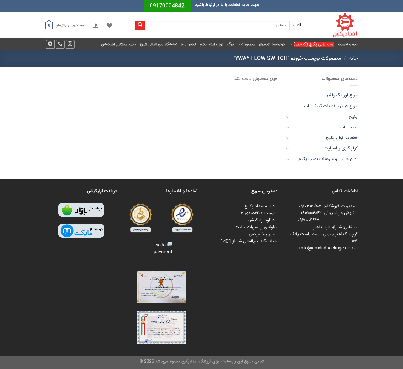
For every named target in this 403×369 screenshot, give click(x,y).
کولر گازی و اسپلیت (341, 148)
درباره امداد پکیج (211, 44)
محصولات (248, 44)
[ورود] (95, 25)
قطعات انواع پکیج (342, 138)
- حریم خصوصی (263, 234)
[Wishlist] (109, 25)
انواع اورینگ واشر (342, 95)
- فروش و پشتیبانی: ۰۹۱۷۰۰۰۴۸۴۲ (329, 213)
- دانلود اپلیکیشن (263, 220)
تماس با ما (188, 44)
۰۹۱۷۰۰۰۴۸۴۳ (328, 220)
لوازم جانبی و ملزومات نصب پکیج (328, 159)
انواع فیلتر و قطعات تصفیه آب (331, 106)
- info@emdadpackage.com (328, 248)
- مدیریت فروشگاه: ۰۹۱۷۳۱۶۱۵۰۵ (328, 206)
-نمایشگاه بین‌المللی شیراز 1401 (249, 241)
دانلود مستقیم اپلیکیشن (118, 44)
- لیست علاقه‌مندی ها (258, 213)
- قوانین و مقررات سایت (256, 227)
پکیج (353, 116)
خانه (353, 59)
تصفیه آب (349, 127)
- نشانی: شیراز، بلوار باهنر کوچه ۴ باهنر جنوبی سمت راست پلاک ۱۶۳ (324, 234)
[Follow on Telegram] (50, 44)
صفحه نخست (348, 44)
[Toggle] (288, 116)
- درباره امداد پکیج (261, 206)
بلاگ (230, 44)
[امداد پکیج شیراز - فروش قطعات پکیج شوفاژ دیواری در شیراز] (335, 25)
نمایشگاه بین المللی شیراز (158, 44)
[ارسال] (140, 25)
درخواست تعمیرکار (272, 44)
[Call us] (60, 44)
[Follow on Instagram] (70, 44)
